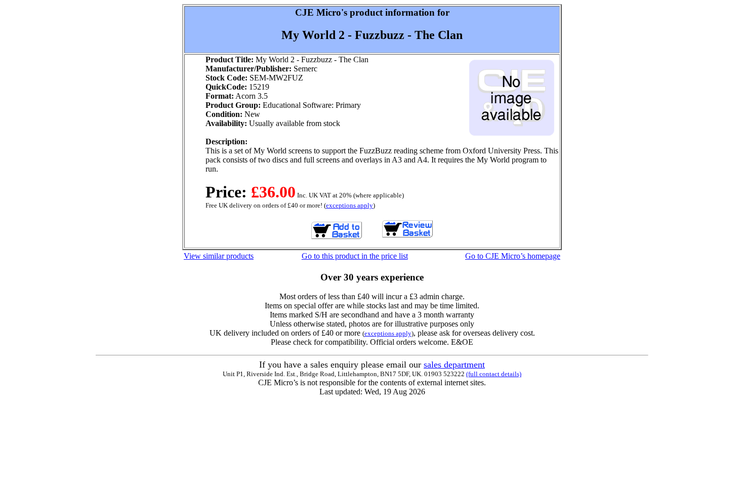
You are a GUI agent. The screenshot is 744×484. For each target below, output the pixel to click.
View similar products (219, 256)
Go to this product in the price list (355, 256)
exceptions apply (349, 205)
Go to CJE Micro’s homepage (512, 256)
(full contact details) (493, 374)
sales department (454, 364)
